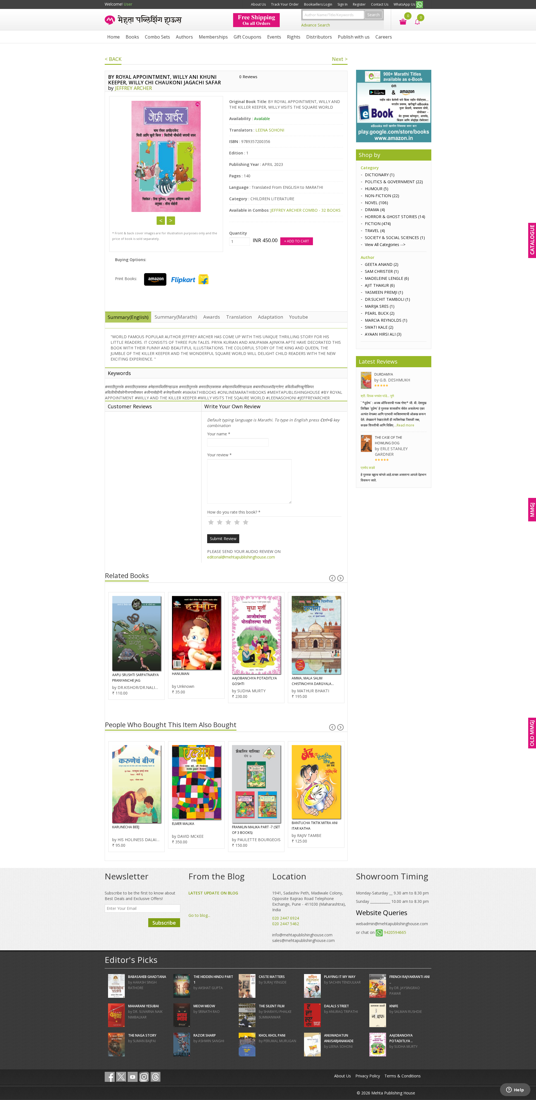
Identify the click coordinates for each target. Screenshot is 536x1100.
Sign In (343, 4)
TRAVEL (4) (375, 230)
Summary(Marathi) (176, 317)
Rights (293, 37)
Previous (161, 220)
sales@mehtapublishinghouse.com (303, 940)
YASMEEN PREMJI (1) (384, 292)
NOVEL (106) (376, 202)
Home (113, 37)
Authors (184, 37)
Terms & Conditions (402, 1075)
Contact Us (379, 4)
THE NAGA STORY (142, 1035)
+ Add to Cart (296, 241)
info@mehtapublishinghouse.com (302, 934)
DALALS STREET (336, 1006)
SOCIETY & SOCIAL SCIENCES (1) (395, 237)
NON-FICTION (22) (382, 195)
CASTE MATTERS (272, 976)
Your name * (218, 433)
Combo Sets (157, 37)
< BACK (113, 59)
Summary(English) (128, 317)
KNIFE (393, 1006)
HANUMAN (120, 673)
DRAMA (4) (375, 209)
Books (132, 37)
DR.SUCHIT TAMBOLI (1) (387, 299)
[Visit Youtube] (133, 1077)
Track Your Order (285, 4)
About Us (258, 4)
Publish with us (354, 37)
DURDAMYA (383, 374)
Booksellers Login (318, 4)
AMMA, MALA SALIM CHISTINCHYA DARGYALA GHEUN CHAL (251, 681)
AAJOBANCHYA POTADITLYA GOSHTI (194, 681)
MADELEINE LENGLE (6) (387, 278)
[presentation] (332, 578)
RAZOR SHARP (204, 1035)
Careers (383, 37)
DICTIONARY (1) (379, 174)
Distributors (319, 37)
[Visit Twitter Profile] (121, 1077)
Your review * (219, 454)
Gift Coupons (247, 37)
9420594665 (395, 932)
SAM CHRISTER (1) (382, 271)
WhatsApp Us (405, 4)
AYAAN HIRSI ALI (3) (383, 334)
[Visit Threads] (155, 1077)
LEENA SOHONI (269, 130)
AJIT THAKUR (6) (380, 285)
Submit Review (223, 538)
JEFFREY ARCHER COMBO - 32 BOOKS (306, 210)
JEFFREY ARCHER (133, 88)
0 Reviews (248, 76)
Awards (211, 317)
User (128, 4)
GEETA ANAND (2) (381, 264)
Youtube (298, 317)
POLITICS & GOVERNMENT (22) (394, 181)
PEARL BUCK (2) (379, 313)
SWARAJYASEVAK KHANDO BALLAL (312, 676)
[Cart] (400, 21)
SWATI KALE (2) (379, 327)
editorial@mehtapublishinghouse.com (241, 557)
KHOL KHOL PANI (272, 1035)
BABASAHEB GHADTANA (147, 976)
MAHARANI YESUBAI (143, 1006)
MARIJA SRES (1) (379, 306)
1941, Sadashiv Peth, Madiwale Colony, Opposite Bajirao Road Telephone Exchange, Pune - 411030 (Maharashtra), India (309, 901)
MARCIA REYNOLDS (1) (386, 320)
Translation (239, 317)
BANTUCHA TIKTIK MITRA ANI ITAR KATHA (254, 825)
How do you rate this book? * (233, 512)
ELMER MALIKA (123, 823)
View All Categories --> (385, 244)
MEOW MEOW (204, 1006)
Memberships (213, 37)
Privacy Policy (367, 1075)
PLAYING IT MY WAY (339, 976)
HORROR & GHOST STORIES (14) (395, 216)
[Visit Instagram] (144, 1077)
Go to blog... (199, 915)
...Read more (403, 425)
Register (359, 4)
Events (274, 37)
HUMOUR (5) (376, 188)
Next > (340, 59)
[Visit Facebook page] (110, 1077)
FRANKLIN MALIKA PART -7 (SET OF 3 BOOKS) (196, 830)
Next (171, 220)
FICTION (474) (378, 223)
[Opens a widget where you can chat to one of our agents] (515, 1090)
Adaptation (270, 317)
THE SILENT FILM (271, 1006)
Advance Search (315, 25)
